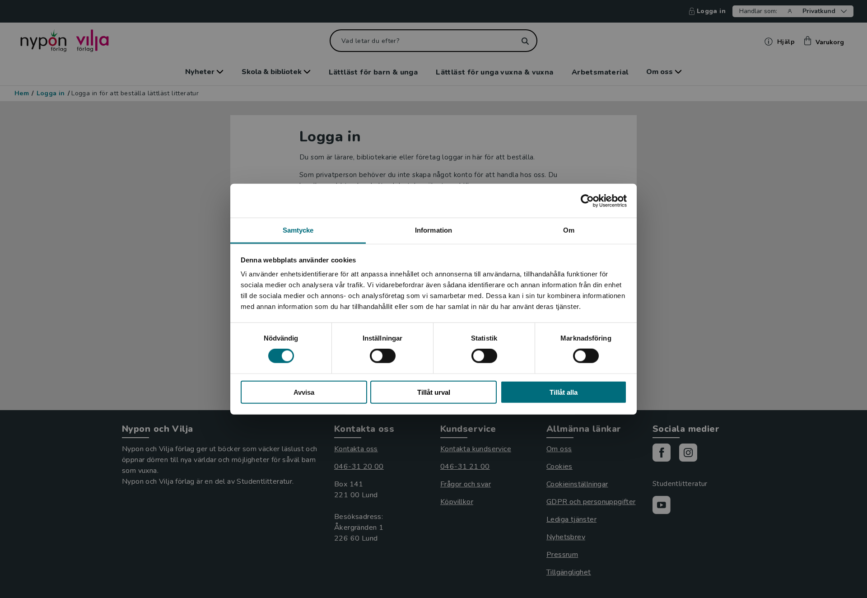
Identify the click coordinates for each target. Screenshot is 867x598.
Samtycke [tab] (298, 230)
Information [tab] (433, 230)
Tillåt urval (433, 392)
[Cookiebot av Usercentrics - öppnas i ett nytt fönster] (587, 200)
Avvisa (304, 392)
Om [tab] (568, 230)
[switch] (383, 356)
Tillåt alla (564, 392)
